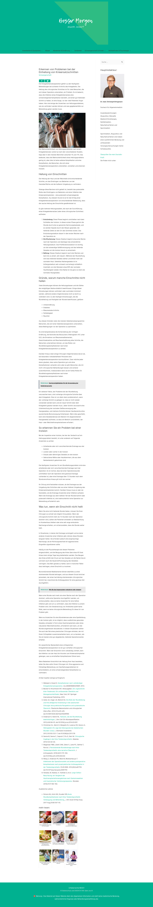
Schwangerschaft (45, 75)
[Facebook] (42, 80)
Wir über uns (86, 891)
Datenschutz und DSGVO (71, 891)
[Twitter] (47, 80)
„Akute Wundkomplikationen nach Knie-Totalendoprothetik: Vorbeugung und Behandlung (61, 797)
